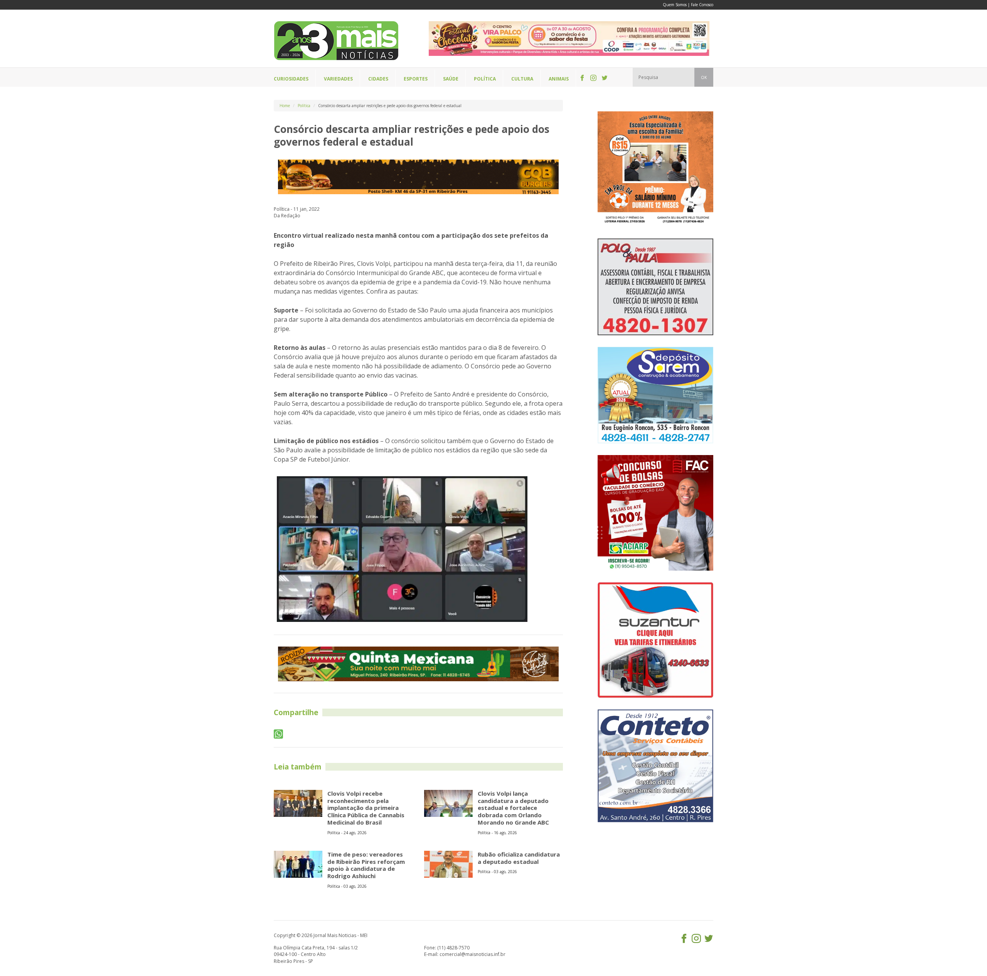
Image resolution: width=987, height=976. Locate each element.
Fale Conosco (702, 4)
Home (285, 105)
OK (704, 77)
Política (304, 105)
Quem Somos (675, 4)
